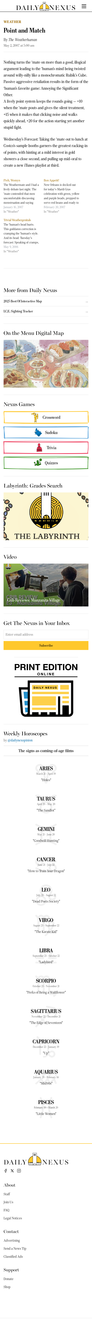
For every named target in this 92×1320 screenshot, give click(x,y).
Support (11, 1269)
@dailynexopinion (20, 740)
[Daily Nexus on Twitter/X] (12, 1171)
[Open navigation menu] (83, 6)
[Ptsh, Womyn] (24, 196)
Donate (8, 1279)
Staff (7, 1194)
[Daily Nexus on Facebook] (6, 1171)
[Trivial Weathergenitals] (24, 235)
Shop (7, 1287)
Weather (12, 22)
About (9, 1184)
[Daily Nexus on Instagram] (19, 1171)
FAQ (6, 1210)
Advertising (12, 1241)
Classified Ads (13, 1257)
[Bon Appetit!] (64, 196)
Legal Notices (13, 1218)
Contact (11, 1231)
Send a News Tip (15, 1249)
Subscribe (46, 645)
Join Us (8, 1202)
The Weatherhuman (22, 39)
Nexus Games (19, 404)
